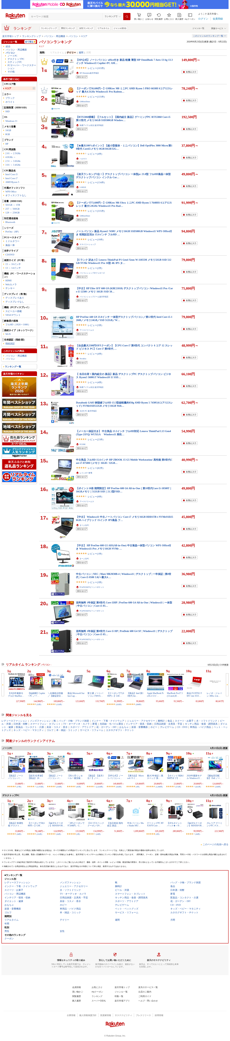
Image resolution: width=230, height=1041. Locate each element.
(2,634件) (99, 787)
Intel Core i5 (11, 174)
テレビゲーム (167, 727)
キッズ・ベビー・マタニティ (28, 730)
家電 (94, 724)
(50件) (197, 834)
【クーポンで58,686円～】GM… (36, 824)
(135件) (39, 834)
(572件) (178, 787)
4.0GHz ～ (10, 157)
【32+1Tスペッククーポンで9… (96, 824)
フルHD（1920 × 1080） (17, 324)
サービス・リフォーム (91, 730)
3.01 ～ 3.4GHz (12, 164)
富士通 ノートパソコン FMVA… (95, 694)
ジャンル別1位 (120, 28)
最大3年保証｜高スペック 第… (155, 776)
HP (6, 143)
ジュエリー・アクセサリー (141, 720)
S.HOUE (83, 187)
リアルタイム (103, 28)
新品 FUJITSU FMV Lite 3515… (194, 694)
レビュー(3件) (95, 582)
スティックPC (15, 62)
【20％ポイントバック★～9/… (174, 824)
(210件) (59, 787)
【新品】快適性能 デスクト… (15, 824)
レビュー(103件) (96, 68)
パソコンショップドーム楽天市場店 (94, 297)
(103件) (118, 787)
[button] (149, 16)
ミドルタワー (12, 241)
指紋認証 (10, 343)
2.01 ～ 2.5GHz (12, 153)
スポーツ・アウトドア (82, 727)
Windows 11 (11, 121)
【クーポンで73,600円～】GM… (115, 694)
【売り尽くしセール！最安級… (75, 776)
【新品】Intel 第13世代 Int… (135, 694)
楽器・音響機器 (139, 727)
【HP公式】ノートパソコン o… (115, 776)
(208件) (138, 704)
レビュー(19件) (95, 239)
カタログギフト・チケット (120, 730)
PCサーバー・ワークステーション (22, 67)
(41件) (78, 787)
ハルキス (83, 159)
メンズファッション (40, 720)
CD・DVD (182, 727)
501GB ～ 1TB (12, 205)
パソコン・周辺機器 (54, 36)
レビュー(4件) (95, 154)
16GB (8, 130)
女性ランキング (86, 28)
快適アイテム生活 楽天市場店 (92, 125)
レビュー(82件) (95, 468)
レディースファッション (14, 720)
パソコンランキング (55, 42)
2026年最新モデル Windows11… (194, 776)
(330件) (218, 787)
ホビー (153, 727)
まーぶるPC (84, 525)
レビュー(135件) (96, 96)
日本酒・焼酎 (20, 724)
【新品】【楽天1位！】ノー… (96, 776)
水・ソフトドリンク (206, 720)
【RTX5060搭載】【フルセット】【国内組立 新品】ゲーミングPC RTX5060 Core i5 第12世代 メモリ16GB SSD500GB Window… (123, 118)
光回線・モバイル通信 (111, 724)
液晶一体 (10, 245)
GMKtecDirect (85, 102)
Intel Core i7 (11, 178)
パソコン (73, 36)
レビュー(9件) (95, 496)
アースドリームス (87, 330)
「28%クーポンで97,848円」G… (76, 824)
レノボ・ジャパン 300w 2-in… (214, 694)
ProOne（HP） (12, 231)
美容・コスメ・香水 (57, 727)
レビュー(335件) (96, 211)
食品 (169, 720)
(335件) (118, 704)
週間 (81, 52)
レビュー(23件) (95, 439)
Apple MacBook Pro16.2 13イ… (155, 694)
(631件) (198, 787)
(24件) (98, 834)
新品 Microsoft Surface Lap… (76, 694)
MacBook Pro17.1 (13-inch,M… (175, 694)
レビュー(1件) (95, 553)
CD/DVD (9, 254)
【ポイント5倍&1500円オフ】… (175, 776)
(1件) (137, 787)
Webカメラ (11, 284)
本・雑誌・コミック (66, 730)
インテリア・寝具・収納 (138, 724)
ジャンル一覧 (198, 28)
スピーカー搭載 (13, 311)
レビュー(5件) (95, 325)
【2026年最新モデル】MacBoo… (16, 694)
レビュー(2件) (95, 268)
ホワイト (10, 102)
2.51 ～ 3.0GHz (12, 161)
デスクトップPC (16, 59)
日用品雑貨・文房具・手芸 (168, 724)
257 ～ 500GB (12, 208)
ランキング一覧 (13, 366)
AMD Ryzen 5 (12, 182)
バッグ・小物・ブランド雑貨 (74, 720)
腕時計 (161, 720)
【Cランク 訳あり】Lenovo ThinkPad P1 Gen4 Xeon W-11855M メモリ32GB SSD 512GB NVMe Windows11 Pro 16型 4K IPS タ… (123, 261)
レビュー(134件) (96, 182)
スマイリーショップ (88, 244)
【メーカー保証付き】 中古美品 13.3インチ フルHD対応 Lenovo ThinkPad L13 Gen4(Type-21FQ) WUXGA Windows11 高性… (123, 433)
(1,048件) (159, 787)
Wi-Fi (8, 334)
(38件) (19, 834)
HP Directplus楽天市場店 (89, 73)
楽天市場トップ (10, 36)
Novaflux (83, 359)
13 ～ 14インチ (13, 268)
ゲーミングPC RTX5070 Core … (155, 824)
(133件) (59, 704)
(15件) (38, 704)
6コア (84, 36)
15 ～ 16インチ (13, 264)
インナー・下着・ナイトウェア (108, 720)
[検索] (126, 16)
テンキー (10, 288)
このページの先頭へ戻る (215, 844)
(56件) (58, 834)
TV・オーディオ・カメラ (76, 724)
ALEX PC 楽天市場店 (88, 411)
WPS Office (11, 191)
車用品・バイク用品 (200, 727)
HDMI (8, 280)
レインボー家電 (86, 473)
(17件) (19, 787)
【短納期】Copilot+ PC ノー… (36, 694)
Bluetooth (10, 222)
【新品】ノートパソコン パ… (15, 776)
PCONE (83, 444)
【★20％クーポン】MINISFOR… (56, 824)
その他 (11, 71)
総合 (8, 46)
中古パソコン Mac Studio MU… (135, 824)
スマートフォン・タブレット (45, 724)
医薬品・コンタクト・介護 (30, 727)
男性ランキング (68, 28)
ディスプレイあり (14, 297)
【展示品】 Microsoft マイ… (135, 776)
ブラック (10, 98)
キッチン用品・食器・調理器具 (201, 724)
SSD (7, 111)
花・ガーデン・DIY (106, 727)
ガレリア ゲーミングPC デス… (214, 824)
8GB (7, 134)
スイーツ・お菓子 (184, 720)
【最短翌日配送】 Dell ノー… (214, 776)
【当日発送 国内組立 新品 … (115, 824)
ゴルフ (50, 730)
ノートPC (12, 55)
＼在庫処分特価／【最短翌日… (55, 694)
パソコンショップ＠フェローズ (92, 273)
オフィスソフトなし (15, 195)
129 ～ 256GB (12, 212)
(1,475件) (39, 787)
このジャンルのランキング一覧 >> (209, 36)
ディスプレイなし (14, 301)
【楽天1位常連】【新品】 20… (36, 776)
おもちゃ (124, 727)
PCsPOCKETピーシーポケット (92, 587)
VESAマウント (13, 315)
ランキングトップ (49, 28)
